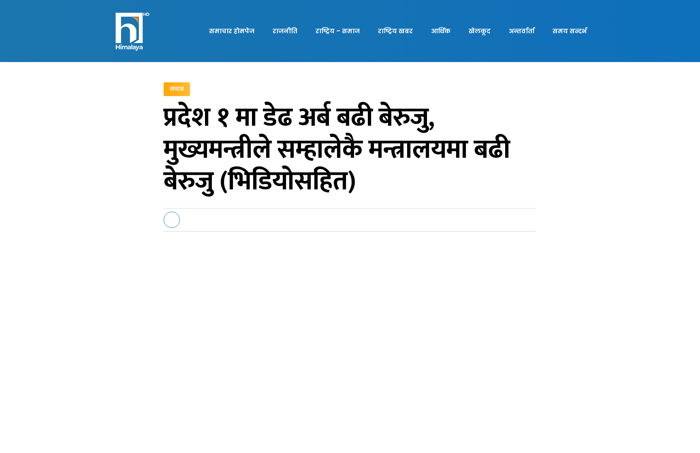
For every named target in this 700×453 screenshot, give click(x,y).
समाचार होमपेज (231, 31)
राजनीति (285, 31)
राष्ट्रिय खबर (395, 31)
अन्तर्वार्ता (521, 31)
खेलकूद (480, 31)
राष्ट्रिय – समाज (338, 31)
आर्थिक (440, 31)
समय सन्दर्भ (570, 31)
